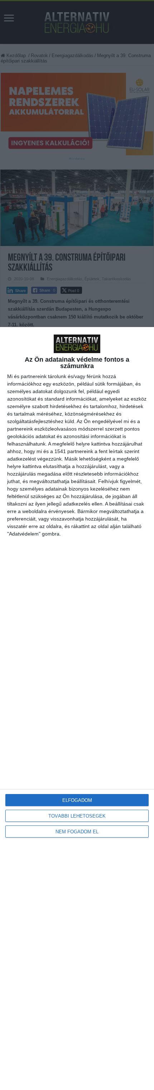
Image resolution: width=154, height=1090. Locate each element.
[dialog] (77, 708)
